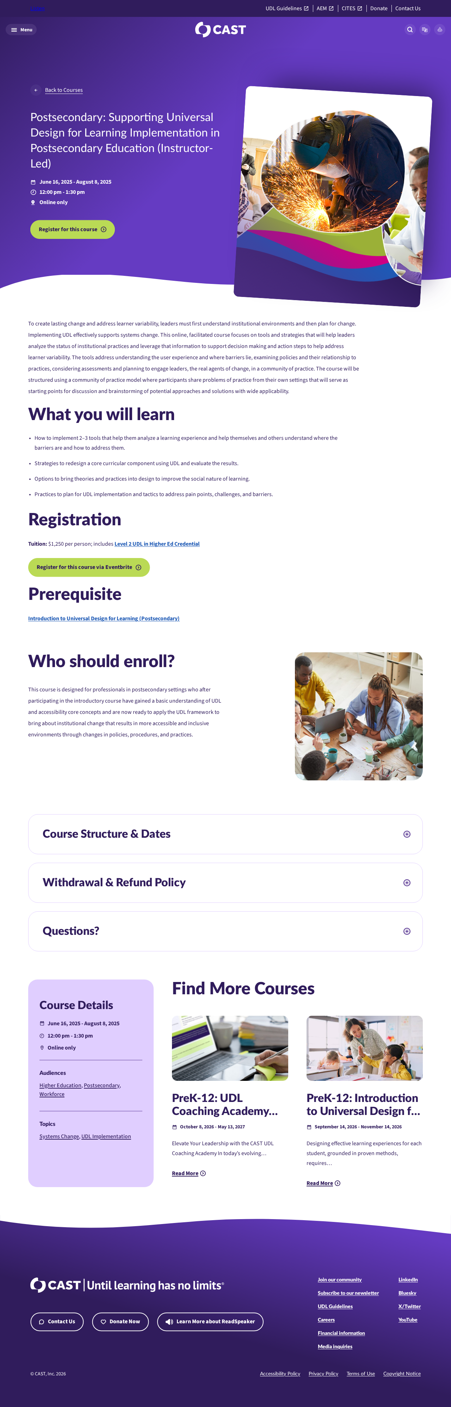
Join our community (340, 1280)
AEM (322, 9)
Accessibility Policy (280, 1373)
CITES (349, 9)
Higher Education (60, 1085)
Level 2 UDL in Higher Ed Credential (157, 544)
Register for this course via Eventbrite (84, 567)
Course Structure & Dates (107, 834)
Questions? (71, 931)
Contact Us (408, 9)
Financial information (341, 1333)
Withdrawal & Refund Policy (114, 882)
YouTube (408, 1320)
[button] (425, 29)
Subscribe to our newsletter (348, 1293)
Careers (326, 1320)
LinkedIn (408, 1280)
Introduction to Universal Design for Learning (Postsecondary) (104, 618)
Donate (379, 9)
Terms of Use (361, 1373)
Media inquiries (335, 1346)
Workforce (51, 1094)
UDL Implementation (106, 1136)
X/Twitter (410, 1306)
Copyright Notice (402, 1373)
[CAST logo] (220, 29)
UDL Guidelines (284, 9)
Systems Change (59, 1136)
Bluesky (407, 1293)
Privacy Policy (323, 1373)
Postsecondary (101, 1085)
